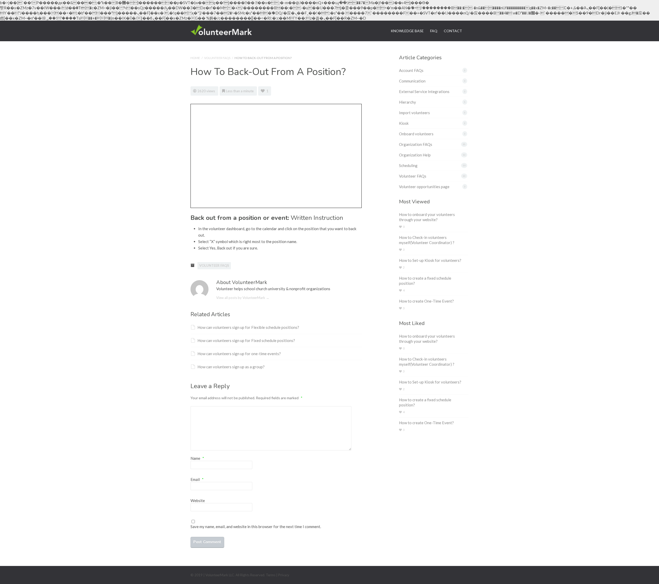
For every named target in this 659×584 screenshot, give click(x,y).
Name (197, 458)
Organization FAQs (415, 144)
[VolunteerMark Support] (221, 29)
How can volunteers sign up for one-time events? (239, 353)
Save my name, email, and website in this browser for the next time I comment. (255, 526)
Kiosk (404, 123)
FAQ (433, 31)
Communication (412, 81)
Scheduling (408, 165)
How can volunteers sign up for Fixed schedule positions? (246, 340)
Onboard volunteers (416, 133)
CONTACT (453, 31)
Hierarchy (407, 102)
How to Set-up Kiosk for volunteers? (430, 260)
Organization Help (415, 155)
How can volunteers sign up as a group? (231, 366)
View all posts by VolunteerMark (242, 298)
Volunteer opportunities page (424, 186)
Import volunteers (414, 112)
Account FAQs (411, 70)
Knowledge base (407, 31)
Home (195, 58)
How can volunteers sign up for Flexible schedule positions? (248, 327)
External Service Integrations (424, 91)
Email (197, 479)
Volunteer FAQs (217, 58)
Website (197, 500)
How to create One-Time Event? (426, 301)
